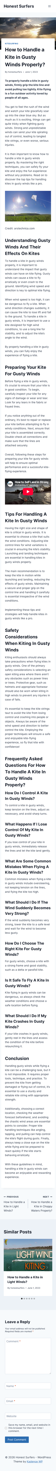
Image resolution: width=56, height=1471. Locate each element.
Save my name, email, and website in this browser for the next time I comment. (29, 1427)
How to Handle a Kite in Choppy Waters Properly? (41, 1204)
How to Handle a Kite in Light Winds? (14, 1204)
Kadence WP (35, 1461)
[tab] (22, 1298)
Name (11, 1386)
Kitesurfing (11, 43)
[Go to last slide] (9, 1267)
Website (11, 1416)
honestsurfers (15, 72)
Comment (13, 1341)
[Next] (47, 1267)
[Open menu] (49, 6)
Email (10, 1401)
